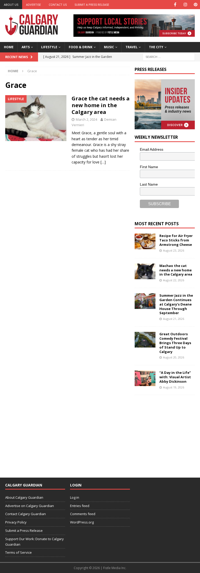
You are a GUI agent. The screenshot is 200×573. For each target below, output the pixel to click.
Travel (132, 47)
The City (156, 47)
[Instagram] (185, 4)
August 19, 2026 (173, 387)
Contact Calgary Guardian (25, 513)
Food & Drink (80, 47)
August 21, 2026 (173, 319)
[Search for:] (169, 56)
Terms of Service (18, 552)
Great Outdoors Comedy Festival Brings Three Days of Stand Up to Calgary (175, 343)
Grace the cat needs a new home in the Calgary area (101, 105)
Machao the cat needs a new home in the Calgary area (175, 270)
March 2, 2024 (86, 119)
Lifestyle (49, 47)
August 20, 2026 (173, 357)
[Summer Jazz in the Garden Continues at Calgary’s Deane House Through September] (145, 301)
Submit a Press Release (91, 5)
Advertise (33, 5)
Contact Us (58, 5)
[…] (103, 162)
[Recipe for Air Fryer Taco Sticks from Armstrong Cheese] (145, 241)
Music (109, 47)
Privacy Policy (16, 522)
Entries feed (79, 505)
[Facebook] (175, 4)
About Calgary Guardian (24, 497)
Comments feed (82, 513)
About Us (11, 5)
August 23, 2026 (173, 250)
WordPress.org (82, 522)
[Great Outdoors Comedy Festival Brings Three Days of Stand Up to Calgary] (145, 340)
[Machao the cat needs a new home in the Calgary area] (145, 271)
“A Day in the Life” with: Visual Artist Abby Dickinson (175, 377)
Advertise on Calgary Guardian (29, 505)
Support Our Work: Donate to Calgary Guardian (34, 542)
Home (9, 47)
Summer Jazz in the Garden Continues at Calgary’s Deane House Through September (176, 304)
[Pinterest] (195, 4)
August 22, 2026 (173, 280)
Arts (26, 47)
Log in (74, 497)
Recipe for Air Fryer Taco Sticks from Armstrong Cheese (176, 240)
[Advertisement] (167, 432)
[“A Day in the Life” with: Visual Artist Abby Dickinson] (145, 378)
